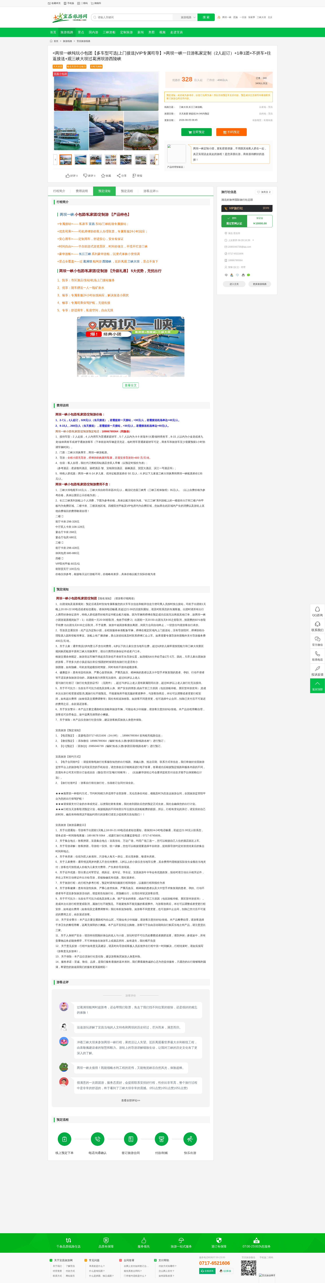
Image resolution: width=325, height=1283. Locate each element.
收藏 (108, 175)
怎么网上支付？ (167, 1271)
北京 (270, 17)
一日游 (243, 17)
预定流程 (127, 191)
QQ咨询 (317, 615)
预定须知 (104, 191)
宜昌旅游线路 (83, 41)
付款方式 (70, 1271)
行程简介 (59, 191)
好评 (74, 175)
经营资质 (57, 1271)
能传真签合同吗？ (133, 1271)
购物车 (97, 3)
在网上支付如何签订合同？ (137, 1266)
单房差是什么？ (97, 1266)
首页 (56, 41)
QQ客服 (227, 1271)
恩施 (235, 17)
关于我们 (57, 1266)
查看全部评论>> (130, 1100)
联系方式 (57, 1276)
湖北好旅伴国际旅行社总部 (237, 199)
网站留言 (70, 1276)
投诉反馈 (317, 674)
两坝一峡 (226, 17)
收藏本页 (56, 3)
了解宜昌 (70, 1266)
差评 (91, 175)
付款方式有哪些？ (168, 1266)
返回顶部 (317, 689)
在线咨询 (208, 1271)
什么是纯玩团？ (97, 1271)
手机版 (70, 3)
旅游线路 (67, 41)
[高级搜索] (217, 17)
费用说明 (82, 191)
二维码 (84, 3)
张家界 (251, 17)
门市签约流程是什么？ (135, 1276)
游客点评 (151, 191)
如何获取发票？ (167, 1276)
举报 (139, 175)
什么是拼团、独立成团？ (101, 1276)
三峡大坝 (261, 17)
